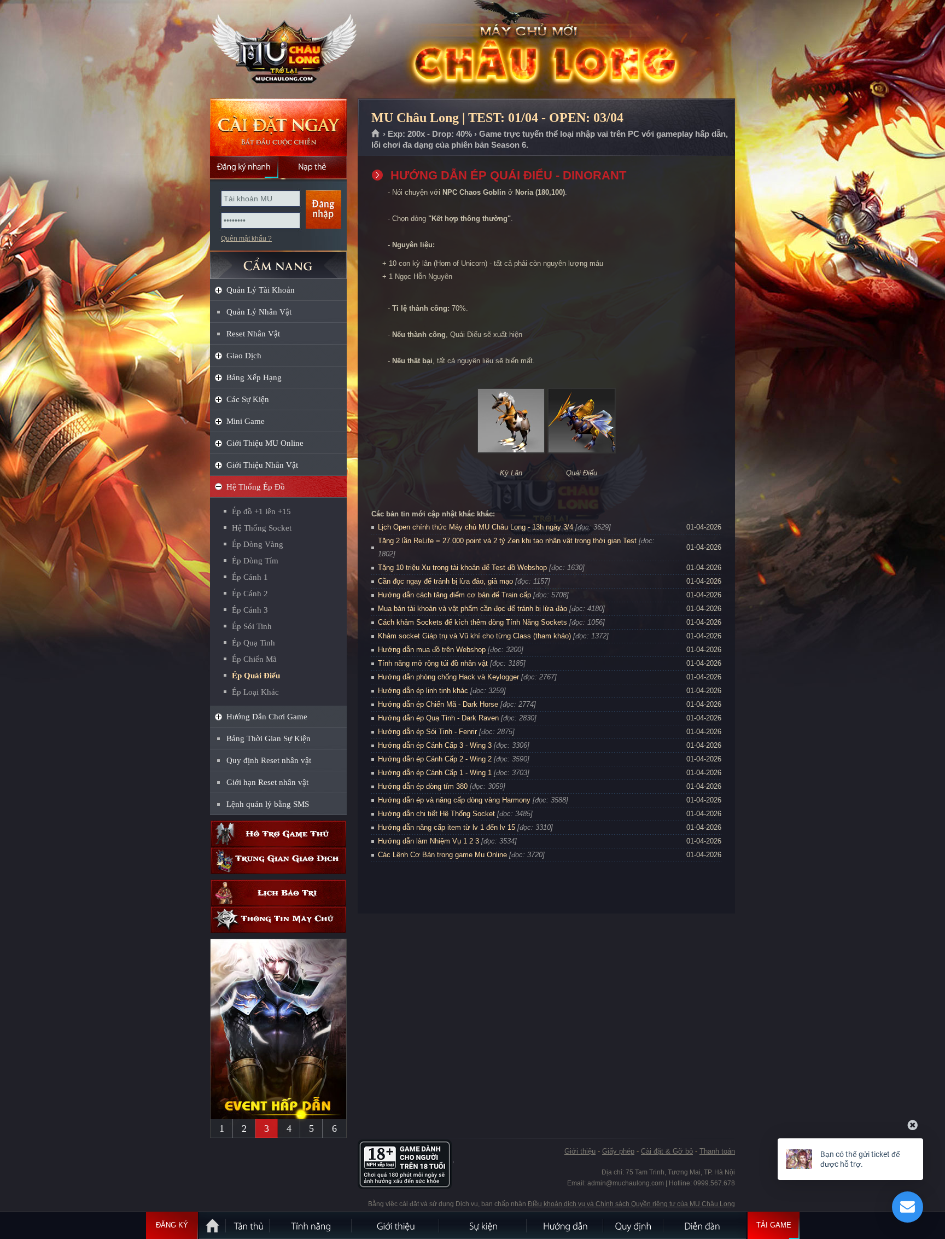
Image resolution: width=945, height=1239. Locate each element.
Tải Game (773, 1225)
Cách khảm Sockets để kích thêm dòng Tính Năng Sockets (473, 622)
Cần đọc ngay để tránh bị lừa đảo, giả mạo (445, 581)
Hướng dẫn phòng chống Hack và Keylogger (449, 677)
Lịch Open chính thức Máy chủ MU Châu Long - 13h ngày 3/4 (475, 527)
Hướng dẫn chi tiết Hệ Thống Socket (436, 814)
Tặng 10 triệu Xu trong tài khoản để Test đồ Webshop (462, 567)
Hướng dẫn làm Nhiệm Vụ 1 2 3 (428, 841)
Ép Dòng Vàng (257, 544)
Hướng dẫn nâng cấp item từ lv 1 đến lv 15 (446, 827)
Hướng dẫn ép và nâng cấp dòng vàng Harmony (454, 800)
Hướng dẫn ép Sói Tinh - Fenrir (427, 732)
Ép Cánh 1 (250, 577)
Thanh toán (717, 1151)
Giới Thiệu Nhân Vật (262, 465)
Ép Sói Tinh (252, 626)
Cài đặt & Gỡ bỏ (667, 1151)
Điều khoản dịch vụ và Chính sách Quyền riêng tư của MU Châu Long (631, 1204)
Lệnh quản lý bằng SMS (267, 804)
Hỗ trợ (278, 834)
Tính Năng (311, 1225)
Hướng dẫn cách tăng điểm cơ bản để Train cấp (454, 595)
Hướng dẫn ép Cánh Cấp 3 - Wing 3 (435, 745)
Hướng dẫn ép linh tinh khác (423, 691)
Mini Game (245, 421)
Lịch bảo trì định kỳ (278, 893)
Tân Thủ (248, 1225)
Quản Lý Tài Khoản (260, 290)
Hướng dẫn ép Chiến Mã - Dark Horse (438, 704)
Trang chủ (376, 134)
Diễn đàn (705, 1225)
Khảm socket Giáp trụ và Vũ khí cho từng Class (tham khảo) (474, 636)
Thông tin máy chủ (278, 919)
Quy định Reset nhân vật (268, 760)
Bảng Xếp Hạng (254, 377)
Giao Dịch (243, 355)
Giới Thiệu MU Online (265, 443)
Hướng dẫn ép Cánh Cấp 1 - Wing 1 (435, 773)
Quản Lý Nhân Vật (258, 311)
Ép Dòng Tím (255, 560)
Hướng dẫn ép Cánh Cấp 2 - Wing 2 (435, 759)
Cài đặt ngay (278, 127)
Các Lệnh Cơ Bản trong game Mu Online (442, 855)
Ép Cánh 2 (250, 593)
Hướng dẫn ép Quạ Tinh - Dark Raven (438, 718)
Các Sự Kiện (247, 399)
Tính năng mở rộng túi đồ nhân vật (433, 663)
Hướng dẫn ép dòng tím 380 (423, 786)
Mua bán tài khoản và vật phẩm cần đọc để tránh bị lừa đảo (472, 608)
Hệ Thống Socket (261, 527)
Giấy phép (618, 1151)
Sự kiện (483, 1225)
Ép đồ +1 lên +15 (261, 511)
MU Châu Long (278, 50)
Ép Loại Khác (255, 692)
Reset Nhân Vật (253, 333)
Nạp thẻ (312, 167)
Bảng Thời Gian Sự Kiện (268, 738)
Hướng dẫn (565, 1225)
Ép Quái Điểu (256, 675)
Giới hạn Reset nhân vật (267, 782)
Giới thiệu (580, 1151)
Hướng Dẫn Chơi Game (266, 716)
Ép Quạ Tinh (253, 642)
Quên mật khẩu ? (246, 238)
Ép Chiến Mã (254, 659)
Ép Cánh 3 (250, 610)
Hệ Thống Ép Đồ (255, 486)
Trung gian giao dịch (278, 860)
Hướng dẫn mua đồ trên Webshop (432, 649)
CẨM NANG (278, 261)
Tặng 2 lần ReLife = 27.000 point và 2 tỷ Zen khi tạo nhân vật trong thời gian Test (507, 541)
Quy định (634, 1225)
